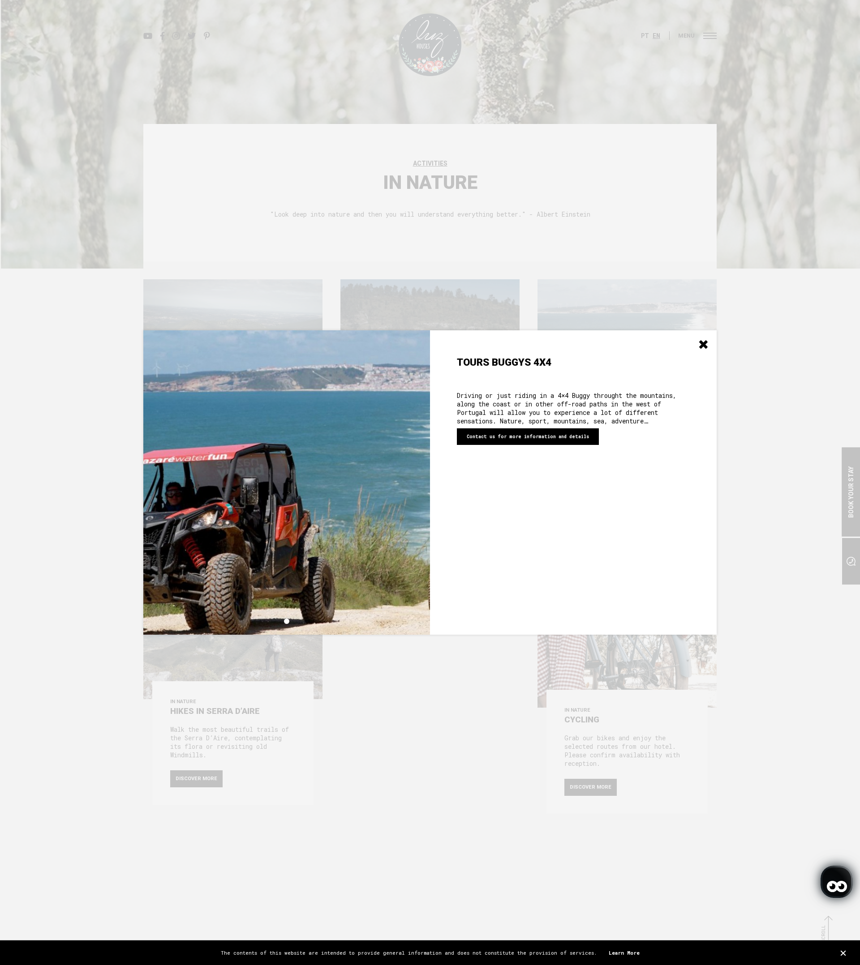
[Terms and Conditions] (843, 952)
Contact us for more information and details (528, 437)
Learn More (624, 952)
